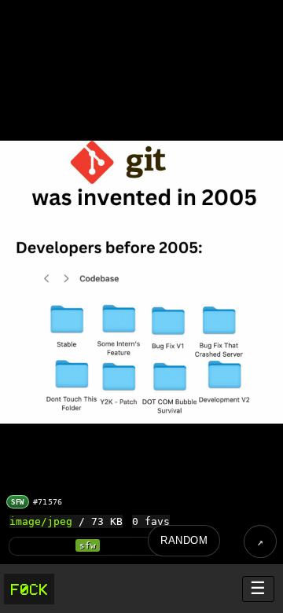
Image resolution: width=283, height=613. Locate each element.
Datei (260, 541)
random (184, 540)
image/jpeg (40, 521)
